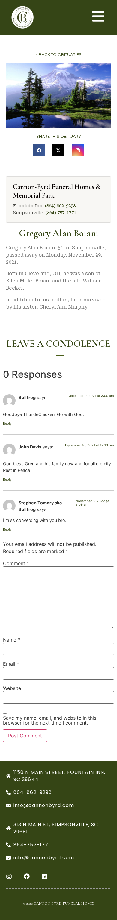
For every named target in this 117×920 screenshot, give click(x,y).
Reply (7, 423)
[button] (39, 150)
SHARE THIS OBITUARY (58, 136)
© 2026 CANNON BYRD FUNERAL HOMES (58, 903)
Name (11, 639)
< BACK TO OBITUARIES (59, 54)
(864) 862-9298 (60, 205)
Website (12, 688)
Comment (16, 563)
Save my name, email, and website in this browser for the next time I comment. (49, 720)
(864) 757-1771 (61, 212)
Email (11, 663)
